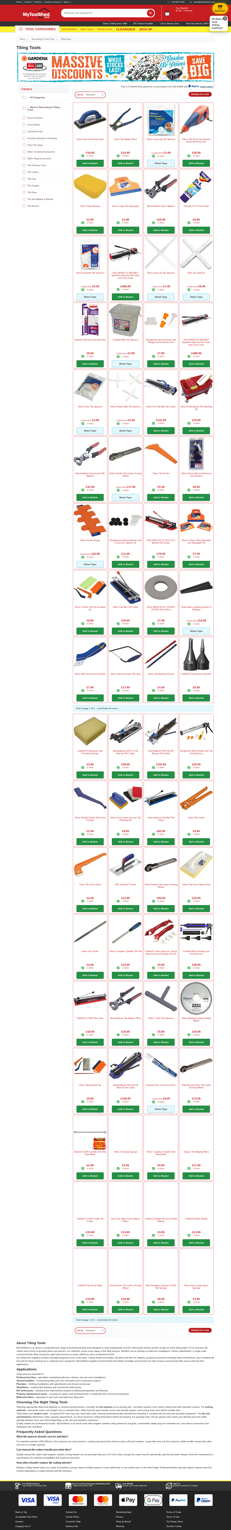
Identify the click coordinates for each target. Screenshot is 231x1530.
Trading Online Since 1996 (91, 1485)
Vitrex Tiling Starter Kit (90, 1085)
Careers (19, 1521)
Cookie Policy (72, 1517)
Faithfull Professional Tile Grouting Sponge (90, 752)
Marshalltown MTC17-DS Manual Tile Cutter (125, 752)
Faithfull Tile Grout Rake (90, 1285)
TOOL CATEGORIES (40, 29)
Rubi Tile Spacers (196, 273)
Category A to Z (23, 1526)
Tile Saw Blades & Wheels (40, 199)
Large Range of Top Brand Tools (34, 1485)
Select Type (161, 163)
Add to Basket (90, 163)
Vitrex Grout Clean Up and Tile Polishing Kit (125, 818)
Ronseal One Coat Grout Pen (161, 1085)
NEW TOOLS (87, 29)
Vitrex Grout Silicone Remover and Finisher (196, 474)
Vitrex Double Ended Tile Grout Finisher (90, 818)
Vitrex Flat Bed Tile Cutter (125, 607)
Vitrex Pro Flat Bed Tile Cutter (161, 406)
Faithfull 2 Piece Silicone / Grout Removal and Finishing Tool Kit (161, 952)
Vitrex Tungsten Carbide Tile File (125, 951)
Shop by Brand (123, 1521)
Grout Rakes (33, 124)
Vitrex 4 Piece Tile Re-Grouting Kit (90, 608)
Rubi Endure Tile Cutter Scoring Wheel (125, 1286)
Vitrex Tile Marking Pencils (161, 674)
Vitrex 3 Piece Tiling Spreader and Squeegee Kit (196, 541)
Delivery (28, 2)
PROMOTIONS (104, 29)
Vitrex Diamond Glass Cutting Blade (196, 1019)
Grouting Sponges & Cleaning (42, 138)
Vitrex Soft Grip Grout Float (90, 139)
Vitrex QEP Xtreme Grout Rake (90, 674)
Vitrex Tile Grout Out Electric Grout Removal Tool (196, 140)
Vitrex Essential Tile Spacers (90, 273)
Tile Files (31, 179)
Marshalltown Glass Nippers (161, 206)
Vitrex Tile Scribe (161, 473)
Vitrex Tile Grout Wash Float (196, 884)
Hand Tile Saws (35, 145)
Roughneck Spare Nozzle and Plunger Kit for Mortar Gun (161, 340)
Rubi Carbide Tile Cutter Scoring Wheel (126, 474)
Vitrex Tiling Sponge (90, 206)
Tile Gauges (33, 185)
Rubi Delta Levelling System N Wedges (196, 608)
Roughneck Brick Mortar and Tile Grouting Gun (196, 752)
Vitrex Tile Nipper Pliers (125, 139)
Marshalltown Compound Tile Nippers (90, 474)
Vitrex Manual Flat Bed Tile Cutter (161, 818)
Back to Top (21, 1512)
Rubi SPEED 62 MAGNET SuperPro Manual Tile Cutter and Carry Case (125, 275)
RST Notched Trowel (125, 884)
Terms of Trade (173, 1512)
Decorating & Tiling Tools (43, 39)
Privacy (119, 1517)
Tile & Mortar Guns (36, 165)
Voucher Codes (174, 1526)
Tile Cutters (33, 172)
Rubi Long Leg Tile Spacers (161, 273)
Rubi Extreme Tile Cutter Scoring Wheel (161, 885)
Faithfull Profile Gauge (196, 1218)
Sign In (66, 2)
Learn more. (206, 86)
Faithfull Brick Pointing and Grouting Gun (196, 952)
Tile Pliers (32, 192)
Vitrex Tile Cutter (196, 817)
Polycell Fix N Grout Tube (196, 206)
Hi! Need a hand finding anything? (217, 23)
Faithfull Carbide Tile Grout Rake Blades (161, 1219)
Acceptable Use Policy (26, 1517)
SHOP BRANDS (69, 29)
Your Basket (182, 8)
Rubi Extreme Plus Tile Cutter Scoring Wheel (196, 1086)
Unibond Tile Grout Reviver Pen (90, 339)
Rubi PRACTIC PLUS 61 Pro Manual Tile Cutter (161, 541)
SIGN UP (145, 29)
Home (18, 2)
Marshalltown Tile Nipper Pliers (125, 1018)
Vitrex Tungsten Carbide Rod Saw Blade (161, 1153)
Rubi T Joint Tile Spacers (160, 1018)
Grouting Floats (35, 131)
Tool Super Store (174, 1521)
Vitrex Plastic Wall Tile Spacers (125, 406)
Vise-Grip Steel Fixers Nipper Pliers (125, 1219)
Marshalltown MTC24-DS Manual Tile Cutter (125, 1086)
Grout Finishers (35, 118)
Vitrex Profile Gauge (90, 540)
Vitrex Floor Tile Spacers (90, 406)
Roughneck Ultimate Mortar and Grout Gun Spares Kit (125, 541)
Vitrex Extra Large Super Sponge (196, 1286)
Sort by (80, 95)
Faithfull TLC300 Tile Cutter (90, 1018)
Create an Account (52, 2)
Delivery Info (72, 1526)
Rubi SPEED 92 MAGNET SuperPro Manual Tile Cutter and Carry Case (196, 342)
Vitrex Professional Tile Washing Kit (196, 407)
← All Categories (36, 97)
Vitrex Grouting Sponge (125, 1151)
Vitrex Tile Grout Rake (90, 884)
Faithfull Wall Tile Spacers (125, 339)
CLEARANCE (125, 29)
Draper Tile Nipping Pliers (196, 1151)
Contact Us (71, 1512)
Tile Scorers (33, 206)
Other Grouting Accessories (41, 151)
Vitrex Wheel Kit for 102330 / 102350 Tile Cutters (161, 608)
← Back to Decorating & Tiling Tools (43, 108)
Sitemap (120, 1526)
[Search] (150, 13)
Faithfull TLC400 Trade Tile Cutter (90, 1219)
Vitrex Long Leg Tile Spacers (161, 139)
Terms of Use (172, 1517)
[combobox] (104, 13)
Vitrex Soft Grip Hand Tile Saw (125, 674)
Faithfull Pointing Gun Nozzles (196, 674)
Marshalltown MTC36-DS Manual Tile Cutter (160, 752)
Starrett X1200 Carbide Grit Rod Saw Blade (90, 1153)
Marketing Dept (123, 1512)
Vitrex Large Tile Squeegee (125, 206)
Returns (38, 2)
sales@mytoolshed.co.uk (204, 2)
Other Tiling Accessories (39, 158)
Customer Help (73, 1521)
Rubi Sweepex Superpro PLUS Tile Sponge (161, 1286)
